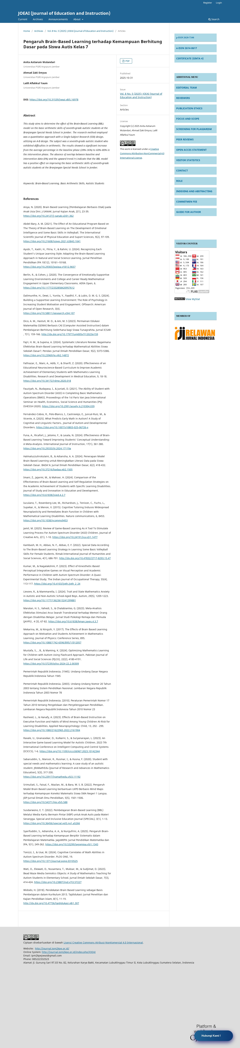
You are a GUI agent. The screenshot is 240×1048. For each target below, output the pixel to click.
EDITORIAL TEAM (186, 87)
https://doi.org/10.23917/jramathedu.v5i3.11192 (51, 776)
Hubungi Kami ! (211, 1035)
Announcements (58, 19)
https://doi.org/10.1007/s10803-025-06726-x (62, 427)
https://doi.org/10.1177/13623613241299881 (49, 600)
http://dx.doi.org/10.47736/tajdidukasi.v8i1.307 (51, 903)
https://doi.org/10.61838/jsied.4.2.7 (44, 495)
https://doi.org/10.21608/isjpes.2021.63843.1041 (52, 241)
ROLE (179, 181)
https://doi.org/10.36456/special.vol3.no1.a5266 (51, 823)
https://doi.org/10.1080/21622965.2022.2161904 (51, 730)
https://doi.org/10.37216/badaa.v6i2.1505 (48, 469)
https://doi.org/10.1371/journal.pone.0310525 (50, 861)
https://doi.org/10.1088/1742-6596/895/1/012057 (52, 642)
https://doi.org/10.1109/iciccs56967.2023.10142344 (70, 751)
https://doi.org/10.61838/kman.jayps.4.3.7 (73, 621)
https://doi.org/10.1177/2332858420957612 (48, 287)
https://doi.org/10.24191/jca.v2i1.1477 (75, 537)
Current (22, 19)
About (77, 19)
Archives (38, 19)
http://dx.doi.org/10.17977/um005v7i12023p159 (69, 334)
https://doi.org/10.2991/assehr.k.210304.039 (68, 406)
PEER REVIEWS (185, 139)
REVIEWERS (183, 98)
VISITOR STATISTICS (188, 160)
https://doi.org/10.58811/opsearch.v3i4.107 (49, 313)
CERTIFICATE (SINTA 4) (189, 58)
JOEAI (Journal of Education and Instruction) (64, 13)
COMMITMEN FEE (186, 201)
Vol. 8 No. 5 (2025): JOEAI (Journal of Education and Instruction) (80, 30)
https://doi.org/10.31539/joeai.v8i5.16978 (54, 99)
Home (26, 30)
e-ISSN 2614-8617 (186, 48)
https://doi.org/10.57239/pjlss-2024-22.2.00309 (51, 663)
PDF (127, 61)
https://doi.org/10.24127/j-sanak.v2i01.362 (48, 215)
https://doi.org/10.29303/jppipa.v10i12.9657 (49, 266)
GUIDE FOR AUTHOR (188, 212)
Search (215, 19)
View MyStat (193, 299)
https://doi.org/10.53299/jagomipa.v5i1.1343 (71, 844)
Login (219, 2)
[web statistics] (179, 299)
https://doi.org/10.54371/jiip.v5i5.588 (45, 802)
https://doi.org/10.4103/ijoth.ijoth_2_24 (57, 583)
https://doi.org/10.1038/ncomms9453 (45, 520)
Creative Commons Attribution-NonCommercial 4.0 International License (142, 153)
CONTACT (182, 170)
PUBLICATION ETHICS (189, 108)
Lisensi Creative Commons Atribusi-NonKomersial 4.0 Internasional (103, 942)
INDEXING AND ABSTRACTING (194, 191)
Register (207, 2)
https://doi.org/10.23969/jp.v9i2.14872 (46, 355)
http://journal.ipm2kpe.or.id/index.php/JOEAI (69, 952)
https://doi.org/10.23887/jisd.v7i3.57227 (58, 882)
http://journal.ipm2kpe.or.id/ (52, 948)
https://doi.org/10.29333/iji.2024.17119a (47, 448)
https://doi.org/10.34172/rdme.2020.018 (47, 380)
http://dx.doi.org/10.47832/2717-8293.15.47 (85, 558)
